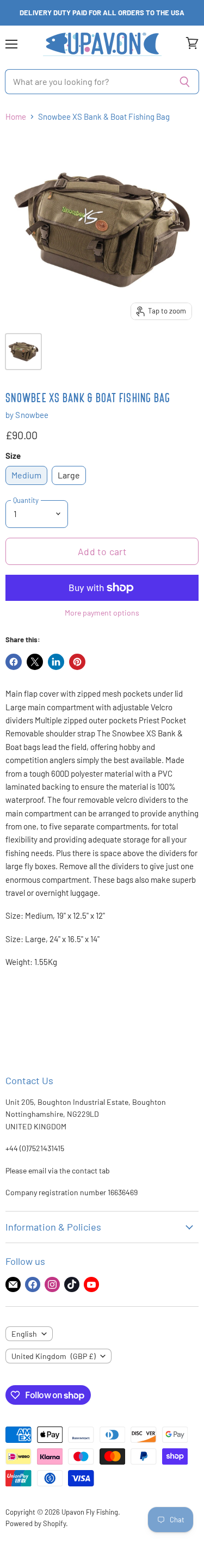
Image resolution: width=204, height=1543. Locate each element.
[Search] (184, 81)
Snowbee (31, 415)
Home (15, 116)
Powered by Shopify (35, 1523)
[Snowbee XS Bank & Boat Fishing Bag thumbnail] (23, 351)
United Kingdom (53, 1356)
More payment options (102, 612)
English (24, 1333)
